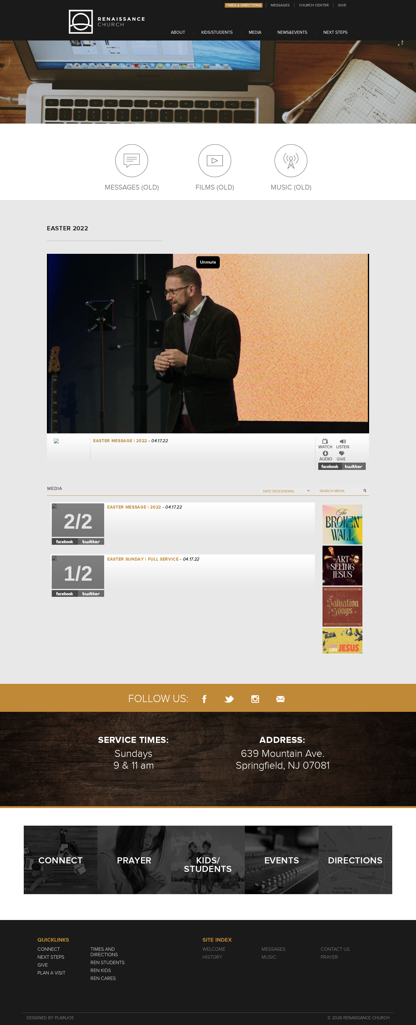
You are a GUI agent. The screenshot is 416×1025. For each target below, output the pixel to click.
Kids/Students (217, 32)
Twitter (354, 466)
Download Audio (326, 455)
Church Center (314, 5)
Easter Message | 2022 (134, 507)
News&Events (292, 32)
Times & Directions (243, 5)
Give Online (342, 455)
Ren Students (107, 963)
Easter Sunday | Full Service (143, 559)
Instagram (255, 699)
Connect (48, 949)
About (178, 32)
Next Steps (335, 32)
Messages (280, 5)
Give (342, 5)
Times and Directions (104, 952)
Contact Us (335, 949)
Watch (325, 443)
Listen (343, 443)
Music (269, 957)
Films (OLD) (215, 187)
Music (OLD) (291, 187)
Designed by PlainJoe (50, 1017)
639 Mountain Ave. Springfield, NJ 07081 (283, 759)
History (212, 957)
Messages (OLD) (132, 187)
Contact (280, 699)
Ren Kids (100, 970)
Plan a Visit (51, 973)
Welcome (214, 949)
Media (255, 32)
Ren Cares (103, 978)
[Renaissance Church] (107, 32)
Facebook (330, 466)
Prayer (329, 957)
